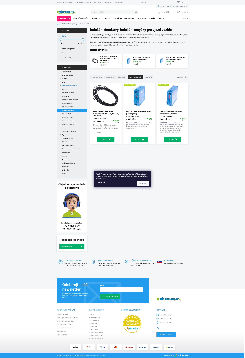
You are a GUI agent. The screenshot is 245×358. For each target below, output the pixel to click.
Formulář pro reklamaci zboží (65, 321)
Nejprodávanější (135, 77)
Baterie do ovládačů (68, 92)
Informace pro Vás (70, 2)
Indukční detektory (68, 110)
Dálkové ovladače (84, 2)
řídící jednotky (66, 128)
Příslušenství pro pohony (69, 85)
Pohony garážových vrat (96, 339)
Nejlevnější (110, 77)
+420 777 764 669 (165, 319)
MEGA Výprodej (66, 71)
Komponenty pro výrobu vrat (70, 149)
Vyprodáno (65, 166)
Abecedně (148, 77)
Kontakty (59, 2)
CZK (182, 2)
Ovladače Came (96, 2)
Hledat (136, 12)
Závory (64, 82)
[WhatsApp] (157, 327)
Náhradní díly (66, 152)
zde (103, 178)
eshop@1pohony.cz (166, 315)
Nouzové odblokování (68, 145)
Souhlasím (143, 183)
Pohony (64, 78)
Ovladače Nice (108, 2)
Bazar (63, 159)
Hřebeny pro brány (67, 107)
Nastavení (101, 182)
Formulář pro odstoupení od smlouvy (67, 318)
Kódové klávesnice (67, 117)
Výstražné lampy (67, 135)
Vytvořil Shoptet (169, 355)
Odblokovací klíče (67, 121)
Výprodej (64, 156)
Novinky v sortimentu (68, 163)
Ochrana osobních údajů (64, 324)
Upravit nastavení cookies (97, 355)
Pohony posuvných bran (96, 335)
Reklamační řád (61, 331)
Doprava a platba (62, 335)
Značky (64, 173)
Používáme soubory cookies (65, 328)
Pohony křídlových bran (96, 333)
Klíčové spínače (66, 114)
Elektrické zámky (67, 103)
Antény (64, 89)
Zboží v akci (65, 170)
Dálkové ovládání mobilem (70, 99)
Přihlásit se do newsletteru (110, 296)
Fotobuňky (65, 96)
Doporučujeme (96, 77)
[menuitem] (64, 18)
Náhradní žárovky (68, 138)
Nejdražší (121, 77)
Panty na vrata (119, 2)
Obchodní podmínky (62, 314)
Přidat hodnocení (66, 246)
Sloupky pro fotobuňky (69, 131)
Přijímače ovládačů (68, 124)
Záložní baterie (66, 142)
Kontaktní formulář (166, 334)
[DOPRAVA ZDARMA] (139, 97)
